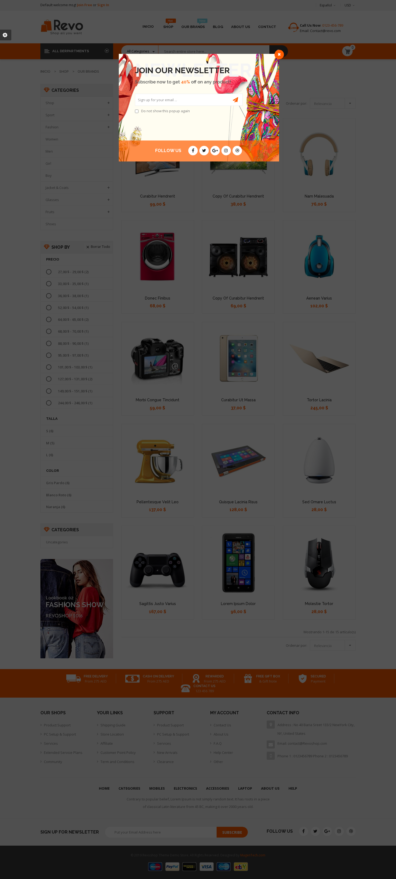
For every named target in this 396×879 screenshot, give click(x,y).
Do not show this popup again (165, 110)
